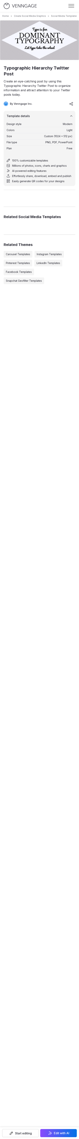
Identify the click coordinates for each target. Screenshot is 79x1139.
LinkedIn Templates (48, 263)
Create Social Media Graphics (30, 16)
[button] (20, 1133)
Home (5, 16)
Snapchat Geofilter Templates (24, 280)
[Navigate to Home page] (20, 6)
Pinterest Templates (18, 263)
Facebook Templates (19, 271)
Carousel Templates (18, 254)
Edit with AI (61, 1133)
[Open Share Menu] (71, 104)
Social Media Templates (64, 16)
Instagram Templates (49, 254)
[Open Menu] (71, 6)
